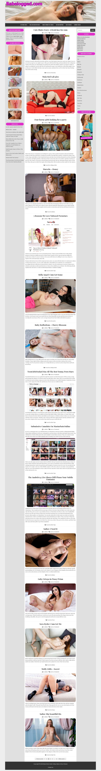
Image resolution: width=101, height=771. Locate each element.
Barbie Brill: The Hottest (12, 157)
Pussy (53, 710)
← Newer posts (39, 759)
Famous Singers (81, 38)
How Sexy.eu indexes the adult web (15, 132)
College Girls (53, 165)
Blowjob (79, 69)
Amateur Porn (81, 56)
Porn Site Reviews (82, 90)
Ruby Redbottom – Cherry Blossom (50, 325)
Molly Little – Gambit (11, 129)
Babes (53, 115)
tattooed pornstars (47, 267)
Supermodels (80, 42)
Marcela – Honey (50, 169)
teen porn (60, 376)
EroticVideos (69, 25)
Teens (78, 105)
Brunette (53, 321)
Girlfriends (80, 77)
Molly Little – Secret (50, 669)
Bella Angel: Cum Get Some (50, 275)
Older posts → (62, 759)
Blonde (79, 67)
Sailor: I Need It (50, 529)
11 (56, 759)
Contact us (50, 767)
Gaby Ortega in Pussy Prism (50, 579)
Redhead (79, 95)
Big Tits (53, 755)
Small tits (79, 100)
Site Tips (53, 270)
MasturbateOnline (69, 431)
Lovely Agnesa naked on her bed (14, 127)
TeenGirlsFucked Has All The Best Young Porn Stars (50, 372)
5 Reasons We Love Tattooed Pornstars (51, 216)
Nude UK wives (81, 45)
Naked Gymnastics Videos (47, 25)
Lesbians (79, 82)
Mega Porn (80, 48)
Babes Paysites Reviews (83, 37)
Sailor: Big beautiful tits (50, 714)
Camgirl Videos (77, 25)
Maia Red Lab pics (50, 77)
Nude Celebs (80, 40)
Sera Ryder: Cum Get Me (50, 624)
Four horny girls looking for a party (50, 120)
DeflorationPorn (59, 25)
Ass (78, 59)
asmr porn (80, 50)
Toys (53, 620)
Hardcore (79, 79)
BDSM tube (80, 47)
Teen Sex (53, 72)
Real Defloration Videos (35, 25)
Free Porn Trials (81, 43)
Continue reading (57, 267)
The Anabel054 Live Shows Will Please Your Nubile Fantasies (50, 478)
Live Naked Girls (23, 25)
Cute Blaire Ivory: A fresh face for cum (50, 30)
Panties (79, 87)
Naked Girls (80, 85)
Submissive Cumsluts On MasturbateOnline (50, 426)
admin (46, 32)
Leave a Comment (54, 32)
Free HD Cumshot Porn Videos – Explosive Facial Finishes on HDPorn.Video (14, 145)
